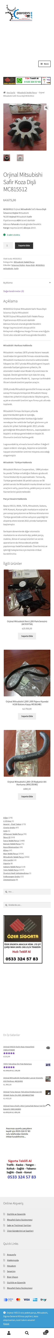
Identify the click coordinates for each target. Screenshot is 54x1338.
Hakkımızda (13, 1260)
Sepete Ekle (24, 245)
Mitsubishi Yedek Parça (27, 92)
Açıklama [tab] (8, 282)
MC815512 (40, 265)
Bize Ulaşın (12, 1276)
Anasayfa (11, 1254)
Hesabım (11, 1265)
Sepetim (11, 1271)
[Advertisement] (27, 49)
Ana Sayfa (11, 92)
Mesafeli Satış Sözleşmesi (19, 1219)
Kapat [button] (6, 1323)
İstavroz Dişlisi (18, 265)
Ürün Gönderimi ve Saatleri (20, 1230)
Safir (16, 268)
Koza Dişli (30, 265)
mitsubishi (8, 268)
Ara (27, 1333)
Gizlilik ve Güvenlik (16, 1214)
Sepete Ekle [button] (27, 636)
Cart (41, 1330)
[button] (46, 107)
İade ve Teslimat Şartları (19, 1225)
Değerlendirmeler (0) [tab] (13, 291)
